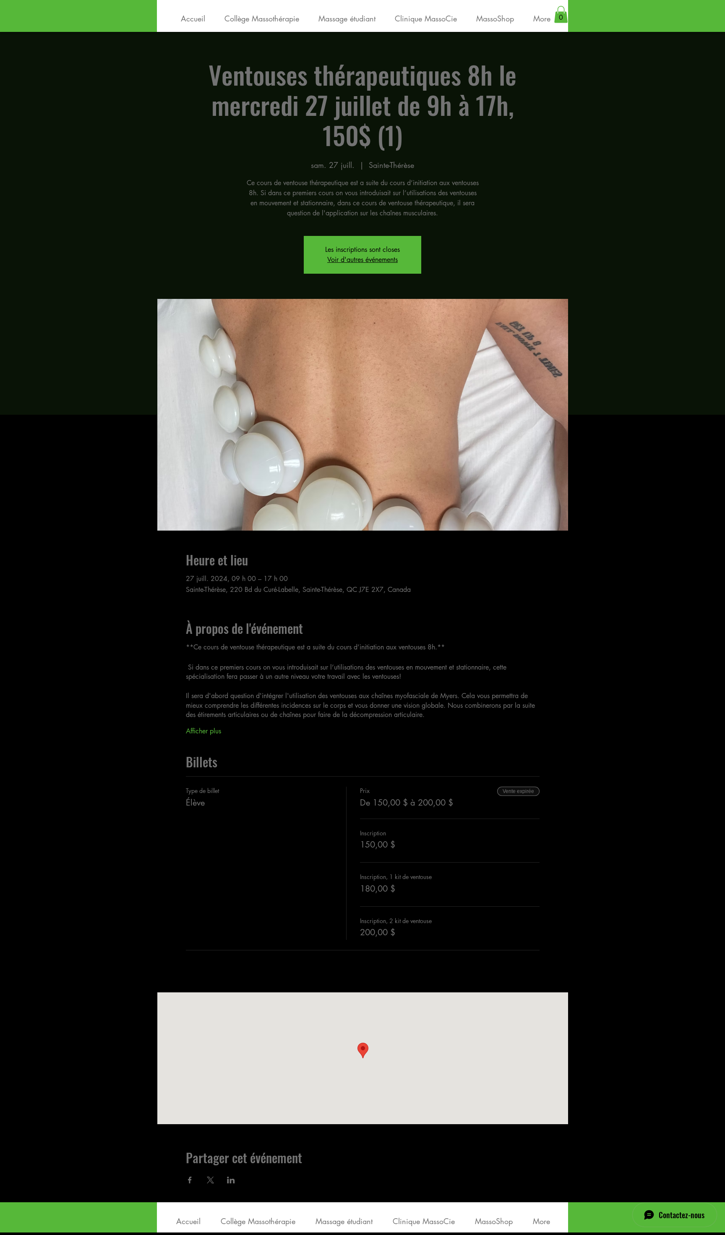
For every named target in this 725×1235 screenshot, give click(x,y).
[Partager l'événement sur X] (210, 1180)
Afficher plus (203, 731)
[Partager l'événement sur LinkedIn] (231, 1180)
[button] (561, 14)
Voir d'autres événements (362, 259)
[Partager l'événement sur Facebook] (190, 1180)
